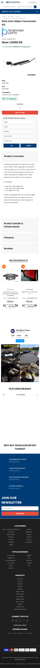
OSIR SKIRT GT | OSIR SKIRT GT (30, 293)
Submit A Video (20, 599)
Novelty (29, 539)
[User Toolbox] (31, 2)
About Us (20, 579)
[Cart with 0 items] (36, 2)
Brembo (29, 555)
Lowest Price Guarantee (24, 7)
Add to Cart (12, 306)
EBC (29, 558)
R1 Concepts (11, 555)
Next (36, 61)
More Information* (14, 470)
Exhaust (29, 534)
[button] (34, 2)
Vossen (29, 563)
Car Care (11, 532)
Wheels (11, 545)
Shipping (20, 589)
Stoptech (29, 560)
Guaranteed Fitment (9, 7)
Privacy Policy (20, 602)
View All (11, 568)
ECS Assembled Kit (11, 560)
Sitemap (20, 604)
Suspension (29, 542)
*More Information (14, 461)
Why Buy (20, 581)
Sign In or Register (20, 609)
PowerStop (11, 558)
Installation (20, 594)
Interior (29, 537)
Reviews (20, 584)
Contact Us (20, 607)
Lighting (11, 539)
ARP (29, 565)
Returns (20, 586)
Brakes (29, 529)
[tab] (20, 156)
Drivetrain (29, 532)
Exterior (11, 537)
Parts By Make (20, 591)
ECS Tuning (11, 563)
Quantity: (20, 104)
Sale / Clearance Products (11, 529)
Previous (4, 61)
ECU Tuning (20, 596)
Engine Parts (11, 534)
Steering (11, 542)
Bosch (11, 565)
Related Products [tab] (18, 260)
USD (20, 639)
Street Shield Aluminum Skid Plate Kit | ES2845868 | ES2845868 (10, 293)
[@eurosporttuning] (13, 331)
